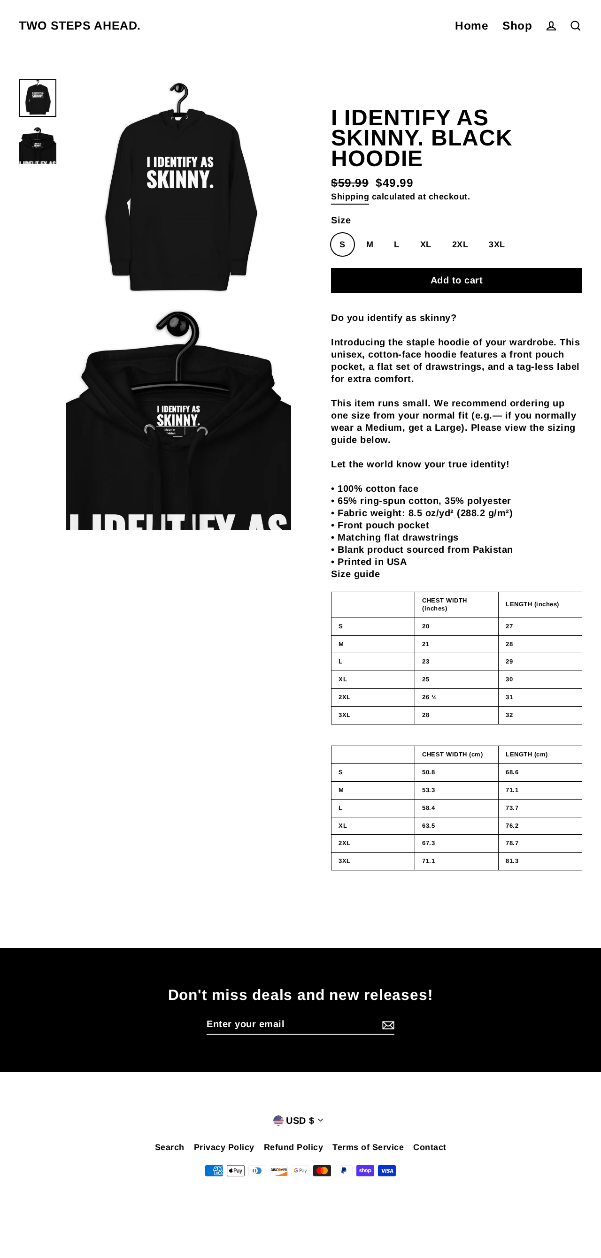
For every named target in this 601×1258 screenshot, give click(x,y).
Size (341, 220)
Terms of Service (368, 1147)
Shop (517, 25)
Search (170, 1147)
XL (425, 244)
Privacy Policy (224, 1147)
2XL (460, 244)
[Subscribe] (386, 1024)
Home (471, 25)
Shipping (350, 196)
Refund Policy (294, 1147)
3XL (497, 244)
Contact (430, 1147)
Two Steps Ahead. (80, 25)
